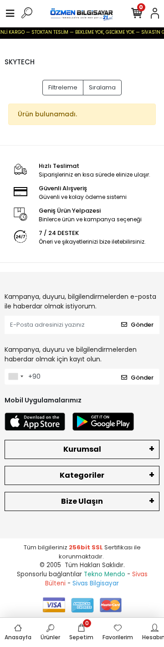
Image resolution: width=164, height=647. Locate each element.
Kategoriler (82, 475)
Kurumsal (82, 449)
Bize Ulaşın (82, 501)
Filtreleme (62, 87)
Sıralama (102, 87)
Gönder (142, 324)
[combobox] (15, 377)
